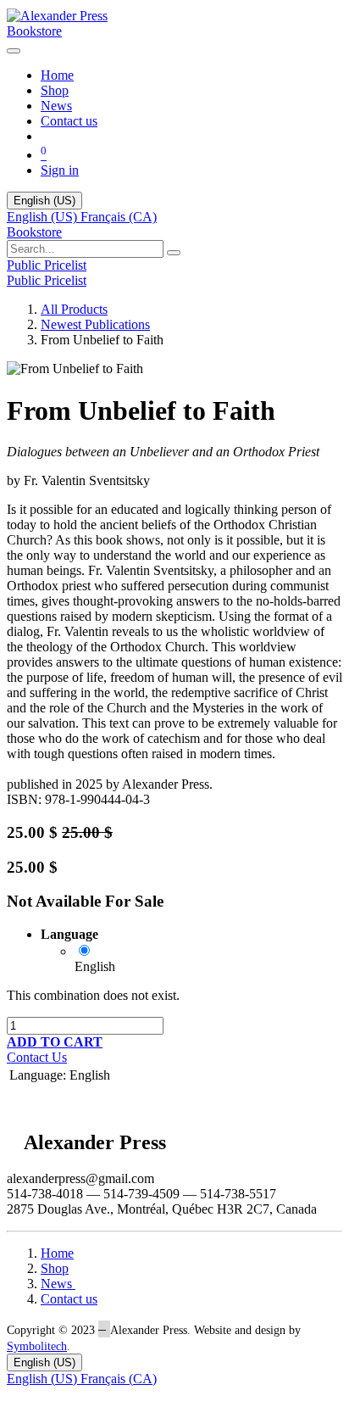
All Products (74, 309)
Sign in (60, 170)
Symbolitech (37, 1346)
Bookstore (34, 31)
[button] (54, 1042)
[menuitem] (57, 75)
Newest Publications (95, 324)
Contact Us (37, 1057)
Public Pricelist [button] (46, 265)
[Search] (173, 252)
